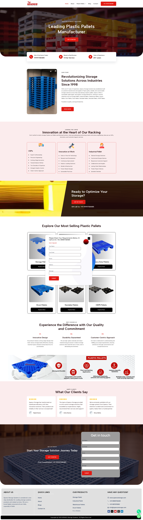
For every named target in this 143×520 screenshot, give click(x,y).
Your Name (51, 246)
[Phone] (139, 512)
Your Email (51, 252)
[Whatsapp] (139, 516)
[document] (71, 260)
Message (51, 271)
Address (51, 264)
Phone (50, 258)
